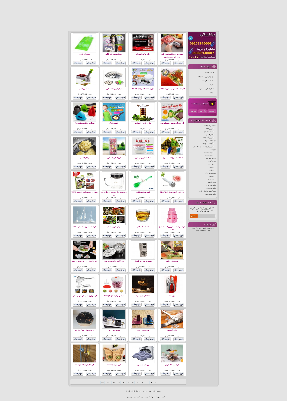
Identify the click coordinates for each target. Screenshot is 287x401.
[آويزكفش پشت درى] (114, 155)
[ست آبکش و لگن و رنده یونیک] (114, 258)
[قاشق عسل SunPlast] (143, 189)
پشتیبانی (211, 84)
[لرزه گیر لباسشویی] (143, 362)
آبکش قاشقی (84, 158)
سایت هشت (210, 228)
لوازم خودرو (210, 185)
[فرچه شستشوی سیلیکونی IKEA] (84, 224)
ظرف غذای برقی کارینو (143, 158)
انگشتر (210, 170)
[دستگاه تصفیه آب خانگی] (114, 51)
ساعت (210, 179)
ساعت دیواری (208, 131)
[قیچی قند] (172, 293)
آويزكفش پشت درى (114, 158)
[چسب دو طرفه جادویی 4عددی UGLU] (84, 189)
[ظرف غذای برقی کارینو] (143, 155)
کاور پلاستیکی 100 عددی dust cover (84, 261)
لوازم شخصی (210, 194)
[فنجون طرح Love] (114, 327)
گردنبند (210, 164)
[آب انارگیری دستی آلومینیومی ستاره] (84, 293)
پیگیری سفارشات (208, 80)
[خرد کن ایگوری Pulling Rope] (114, 293)
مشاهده (212, 111)
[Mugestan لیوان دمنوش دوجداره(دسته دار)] (114, 189)
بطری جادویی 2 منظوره (143, 123)
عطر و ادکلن (210, 158)
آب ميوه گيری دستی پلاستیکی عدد (172, 123)
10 (113, 382)
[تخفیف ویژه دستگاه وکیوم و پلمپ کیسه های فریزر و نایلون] (172, 51)
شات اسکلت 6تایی (143, 227)
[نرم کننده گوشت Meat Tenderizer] (172, 189)
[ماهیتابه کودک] (114, 120)
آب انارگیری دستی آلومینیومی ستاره (84, 296)
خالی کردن (202, 111)
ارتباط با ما (210, 93)
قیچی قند (172, 296)
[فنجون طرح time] (143, 327)
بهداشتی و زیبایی (209, 140)
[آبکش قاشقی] (84, 155)
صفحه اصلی (157, 391)
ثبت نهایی (193, 111)
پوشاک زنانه (209, 155)
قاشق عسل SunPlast (143, 192)
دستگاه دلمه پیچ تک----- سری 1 (172, 158)
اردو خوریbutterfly (114, 365)
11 (108, 382)
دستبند (211, 167)
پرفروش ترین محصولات (206, 76)
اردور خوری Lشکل (113, 227)
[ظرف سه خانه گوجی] (172, 362)
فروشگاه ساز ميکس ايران (135, 397)
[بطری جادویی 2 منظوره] (143, 120)
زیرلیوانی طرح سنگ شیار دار (84, 330)
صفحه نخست (209, 72)
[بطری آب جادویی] (84, 51)
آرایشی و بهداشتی (207, 143)
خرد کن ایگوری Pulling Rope (114, 296)
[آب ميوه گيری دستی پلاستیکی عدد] (172, 120)
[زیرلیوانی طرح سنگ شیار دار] (84, 327)
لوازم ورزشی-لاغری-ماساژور (203, 146)
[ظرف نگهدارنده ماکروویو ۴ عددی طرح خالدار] (172, 224)
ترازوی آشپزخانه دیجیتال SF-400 (143, 88)
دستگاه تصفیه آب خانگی (114, 54)
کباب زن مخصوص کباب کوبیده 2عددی (172, 88)
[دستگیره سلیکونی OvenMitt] (84, 120)
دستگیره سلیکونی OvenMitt (84, 123)
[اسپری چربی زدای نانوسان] (143, 258)
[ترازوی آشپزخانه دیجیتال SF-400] (143, 86)
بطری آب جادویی (84, 54)
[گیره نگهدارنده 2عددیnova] (84, 362)
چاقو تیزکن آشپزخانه (143, 54)
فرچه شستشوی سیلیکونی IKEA (84, 227)
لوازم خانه (209, 128)
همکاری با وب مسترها (206, 88)
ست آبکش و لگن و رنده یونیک (114, 261)
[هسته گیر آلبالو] (84, 86)
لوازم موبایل (210, 188)
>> (102, 382)
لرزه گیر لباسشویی (142, 365)
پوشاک (212, 149)
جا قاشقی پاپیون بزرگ (143, 296)
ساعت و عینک (210, 173)
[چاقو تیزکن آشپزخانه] (143, 51)
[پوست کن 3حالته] (172, 258)
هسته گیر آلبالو (85, 88)
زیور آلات (212, 161)
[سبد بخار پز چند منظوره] (114, 86)
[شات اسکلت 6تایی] (143, 224)
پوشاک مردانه (208, 152)
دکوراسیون (209, 134)
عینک (211, 176)
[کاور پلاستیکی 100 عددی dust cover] (84, 258)
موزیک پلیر (211, 182)
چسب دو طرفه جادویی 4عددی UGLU (84, 192)
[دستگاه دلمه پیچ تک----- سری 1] (172, 155)
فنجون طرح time (143, 330)
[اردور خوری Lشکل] (114, 224)
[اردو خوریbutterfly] (114, 362)
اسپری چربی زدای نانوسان (143, 261)
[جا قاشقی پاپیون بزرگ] (143, 293)
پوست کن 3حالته (172, 261)
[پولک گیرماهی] (172, 327)
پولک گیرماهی (172, 330)
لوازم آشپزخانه (208, 137)
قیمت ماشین (199, 230)
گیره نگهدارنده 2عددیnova (84, 365)
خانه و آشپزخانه (209, 125)
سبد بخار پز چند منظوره (114, 88)
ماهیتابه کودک (113, 123)
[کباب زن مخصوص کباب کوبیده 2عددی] (172, 86)
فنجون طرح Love (114, 330)
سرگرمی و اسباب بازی (207, 191)
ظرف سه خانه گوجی (172, 365)
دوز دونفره (201, 228)
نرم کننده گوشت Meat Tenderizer (172, 192)
